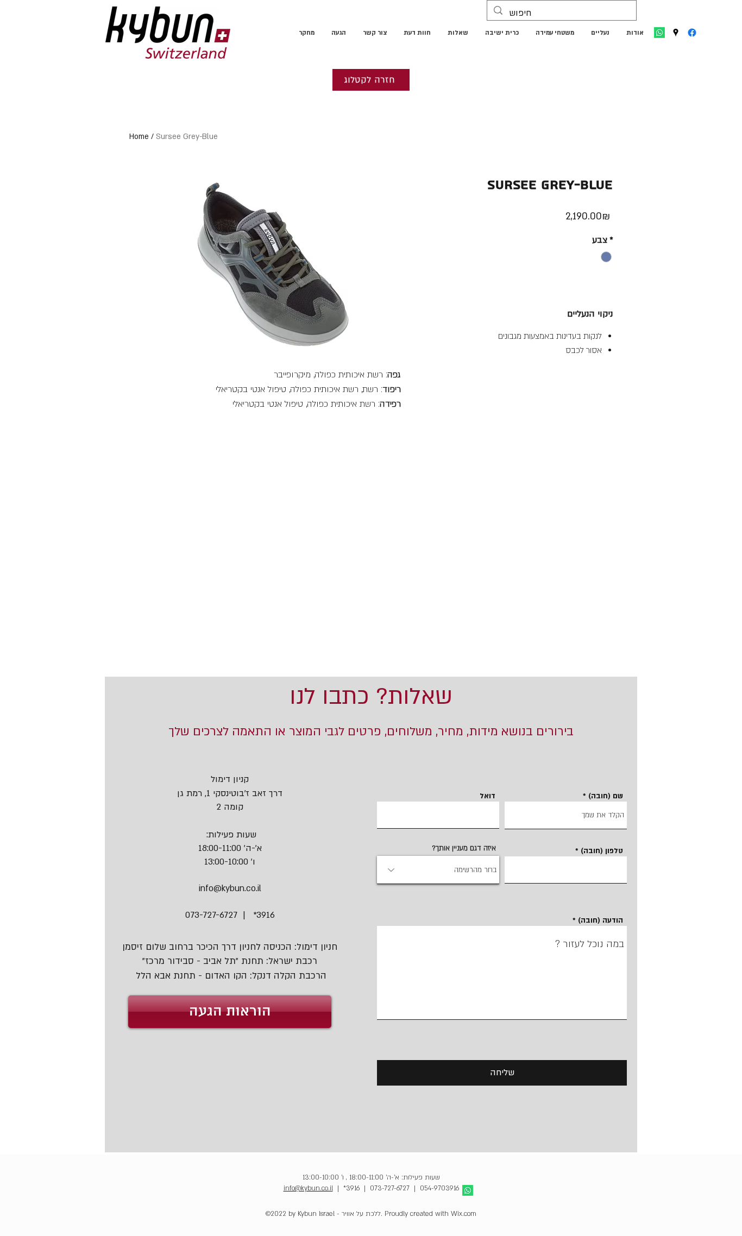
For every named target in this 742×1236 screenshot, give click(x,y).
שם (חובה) (605, 796)
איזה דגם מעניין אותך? (464, 848)
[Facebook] (692, 32)
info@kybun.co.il (230, 888)
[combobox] (438, 870)
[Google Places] (675, 32)
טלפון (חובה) (602, 851)
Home (139, 136)
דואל (487, 796)
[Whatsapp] (659, 32)
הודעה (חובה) (600, 921)
